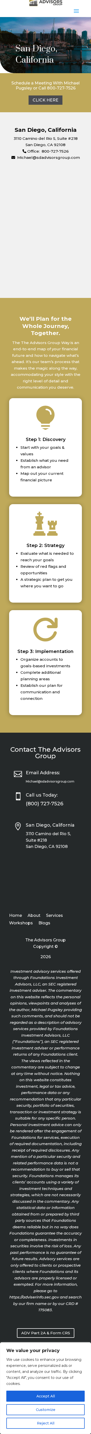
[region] (45, 1388)
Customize (45, 1409)
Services (54, 916)
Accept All (45, 1396)
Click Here (45, 100)
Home (15, 916)
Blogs (44, 923)
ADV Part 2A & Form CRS (45, 1333)
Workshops (21, 923)
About (34, 916)
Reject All (45, 1423)
